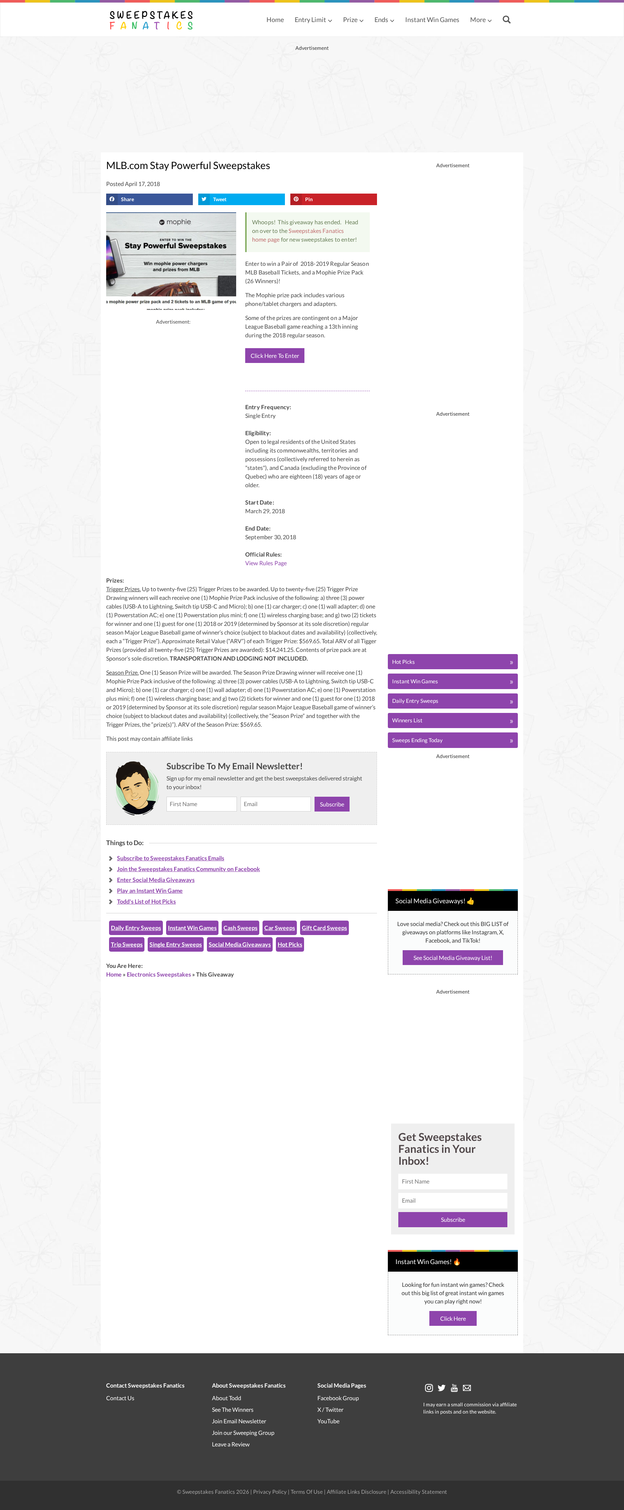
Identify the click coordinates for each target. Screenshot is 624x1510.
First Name (309, 737)
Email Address (312, 769)
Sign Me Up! (362, 810)
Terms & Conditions (346, 833)
